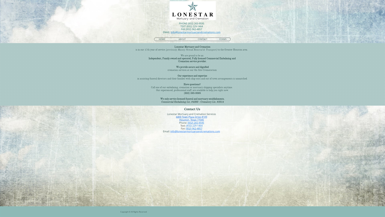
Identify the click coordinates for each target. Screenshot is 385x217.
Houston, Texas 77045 (191, 119)
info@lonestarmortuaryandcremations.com (195, 32)
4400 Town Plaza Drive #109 (191, 117)
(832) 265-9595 (196, 122)
